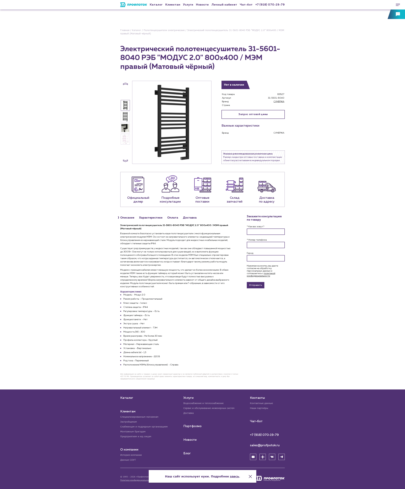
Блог (187, 453)
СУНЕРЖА (279, 101)
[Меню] (396, 4)
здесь (234, 476)
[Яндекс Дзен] (262, 457)
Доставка (188, 413)
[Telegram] (281, 457)
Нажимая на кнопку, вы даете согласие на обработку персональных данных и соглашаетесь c (262, 271)
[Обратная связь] (396, 14)
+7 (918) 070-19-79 (270, 4)
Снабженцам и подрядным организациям (144, 426)
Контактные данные (261, 403)
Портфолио (192, 426)
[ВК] (272, 457)
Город (250, 253)
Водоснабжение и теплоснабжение (203, 403)
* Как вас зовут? (255, 227)
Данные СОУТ (128, 459)
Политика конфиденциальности (135, 480)
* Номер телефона (257, 240)
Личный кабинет (224, 4)
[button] (125, 84)
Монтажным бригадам (133, 431)
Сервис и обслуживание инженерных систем (208, 408)
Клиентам (172, 4)
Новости (190, 439)
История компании (131, 455)
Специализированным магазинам (139, 416)
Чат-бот (246, 4)
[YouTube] (253, 457)
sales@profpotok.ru (265, 445)
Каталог (156, 4)
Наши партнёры (259, 408)
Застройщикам (128, 421)
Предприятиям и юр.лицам (135, 436)
